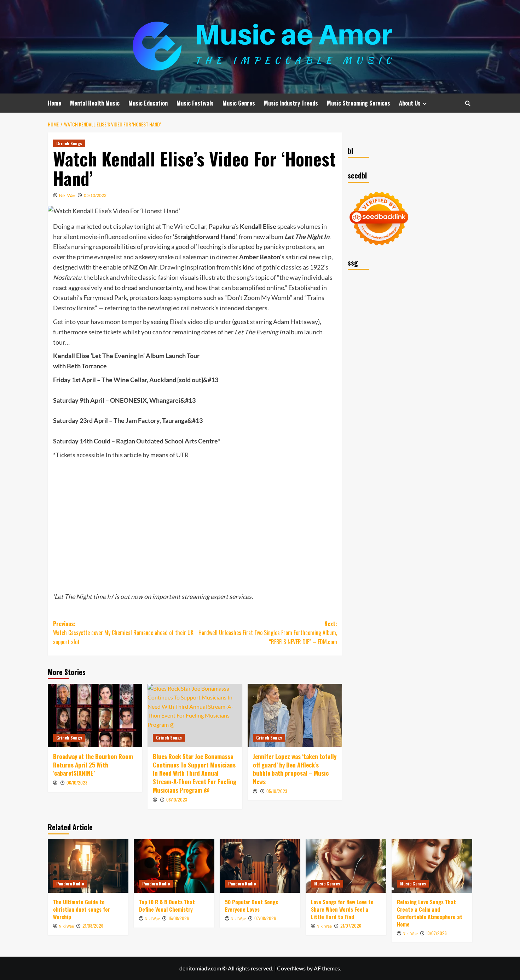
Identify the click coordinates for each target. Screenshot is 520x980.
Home (54, 103)
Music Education (148, 103)
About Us (410, 103)
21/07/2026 (350, 926)
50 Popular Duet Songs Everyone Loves (251, 905)
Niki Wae (67, 195)
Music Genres (239, 103)
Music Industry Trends (291, 103)
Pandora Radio (70, 883)
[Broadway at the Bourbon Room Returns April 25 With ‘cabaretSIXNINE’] (95, 715)
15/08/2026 (178, 918)
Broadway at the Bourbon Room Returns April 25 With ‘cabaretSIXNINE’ (93, 765)
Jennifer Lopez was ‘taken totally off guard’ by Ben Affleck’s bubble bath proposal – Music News (294, 769)
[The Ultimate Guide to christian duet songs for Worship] (88, 866)
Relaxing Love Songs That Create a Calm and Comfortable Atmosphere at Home (429, 913)
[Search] (467, 103)
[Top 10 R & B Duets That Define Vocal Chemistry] (174, 866)
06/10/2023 (77, 783)
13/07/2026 (436, 933)
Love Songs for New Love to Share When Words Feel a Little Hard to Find (342, 909)
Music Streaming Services (358, 103)
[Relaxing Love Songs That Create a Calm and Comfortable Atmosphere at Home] (432, 866)
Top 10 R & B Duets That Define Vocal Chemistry (167, 905)
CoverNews (291, 968)
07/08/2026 (265, 918)
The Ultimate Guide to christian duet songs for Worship (81, 909)
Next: (267, 632)
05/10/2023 (95, 195)
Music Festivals (195, 103)
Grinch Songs (69, 143)
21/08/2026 (92, 926)
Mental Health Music (95, 103)
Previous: (123, 632)
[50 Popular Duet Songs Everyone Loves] (260, 866)
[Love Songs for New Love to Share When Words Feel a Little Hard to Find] (346, 866)
